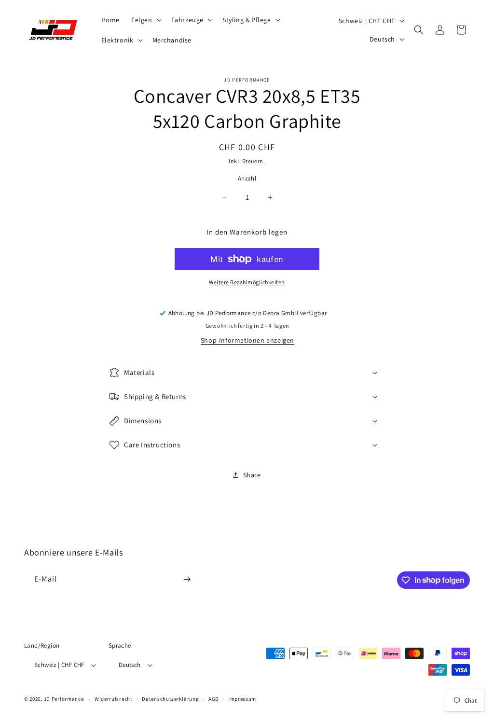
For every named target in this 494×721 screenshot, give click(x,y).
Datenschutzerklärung (170, 698)
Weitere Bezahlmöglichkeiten (247, 282)
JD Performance (64, 698)
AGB (213, 698)
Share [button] (252, 475)
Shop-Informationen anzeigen (247, 340)
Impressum (242, 698)
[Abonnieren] (186, 579)
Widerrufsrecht (114, 698)
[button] (145, 20)
